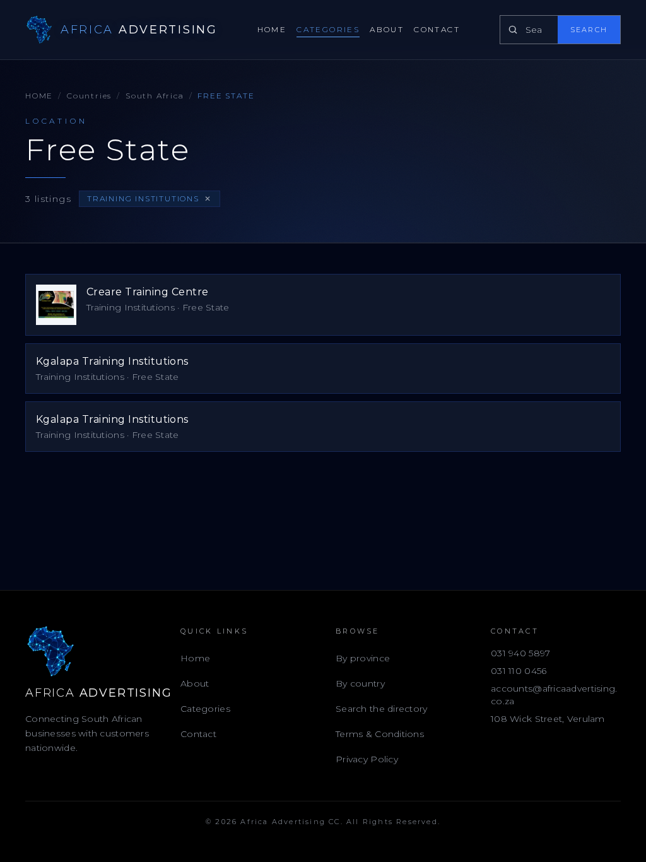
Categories (328, 29)
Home (272, 29)
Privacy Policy (367, 759)
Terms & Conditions (380, 734)
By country (360, 683)
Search (589, 29)
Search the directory (382, 708)
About (387, 29)
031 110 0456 (518, 670)
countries (89, 95)
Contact (437, 29)
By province (363, 658)
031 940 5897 (520, 653)
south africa (155, 95)
